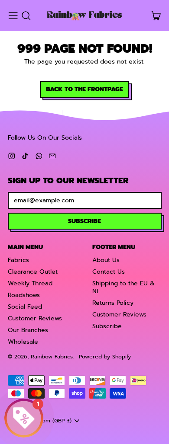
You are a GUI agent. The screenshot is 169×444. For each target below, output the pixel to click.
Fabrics (18, 260)
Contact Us (108, 271)
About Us (106, 260)
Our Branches (28, 330)
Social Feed (25, 306)
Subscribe (107, 326)
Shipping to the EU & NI (123, 287)
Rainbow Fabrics (52, 356)
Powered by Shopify (105, 356)
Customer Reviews (35, 318)
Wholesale (23, 341)
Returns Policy (112, 302)
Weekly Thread (30, 283)
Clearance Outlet (33, 271)
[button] (25, 15)
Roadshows (24, 295)
